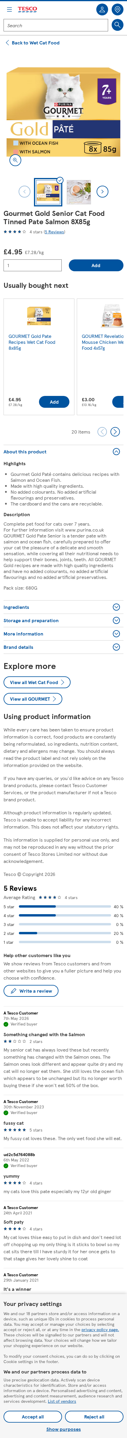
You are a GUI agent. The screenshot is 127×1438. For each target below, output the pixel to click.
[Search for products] (117, 25)
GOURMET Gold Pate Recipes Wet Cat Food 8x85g (32, 342)
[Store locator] (117, 9)
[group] (39, 358)
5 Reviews (54, 232)
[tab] (48, 192)
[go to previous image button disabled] (24, 192)
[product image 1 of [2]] (63, 112)
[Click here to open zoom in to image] (15, 160)
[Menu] (9, 9)
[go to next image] (102, 192)
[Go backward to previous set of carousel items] (102, 431)
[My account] (102, 9)
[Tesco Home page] (28, 9)
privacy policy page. (100, 1329)
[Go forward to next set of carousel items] (115, 431)
